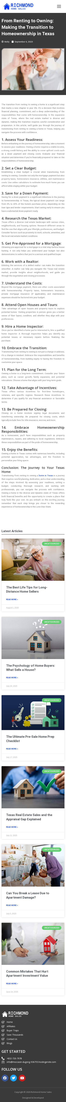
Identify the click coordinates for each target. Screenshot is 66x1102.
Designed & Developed (33, 1097)
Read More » (12, 599)
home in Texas (46, 475)
